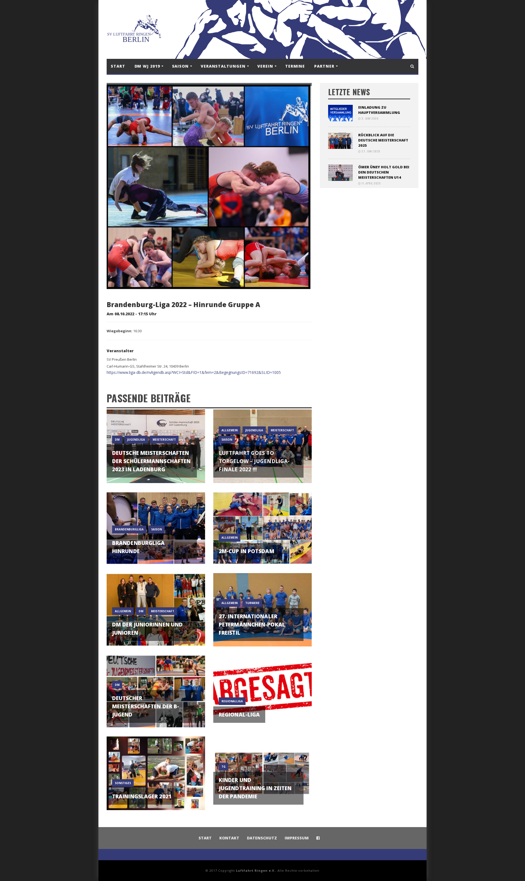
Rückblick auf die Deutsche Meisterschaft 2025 (383, 140)
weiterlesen (156, 472)
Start (118, 66)
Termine (295, 66)
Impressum (297, 837)
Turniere (252, 603)
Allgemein (229, 430)
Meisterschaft (164, 439)
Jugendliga (136, 439)
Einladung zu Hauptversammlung (379, 110)
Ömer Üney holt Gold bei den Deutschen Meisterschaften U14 (383, 172)
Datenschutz (262, 837)
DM (117, 439)
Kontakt (229, 837)
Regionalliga (232, 701)
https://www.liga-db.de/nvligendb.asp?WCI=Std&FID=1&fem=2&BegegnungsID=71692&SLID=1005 (194, 372)
